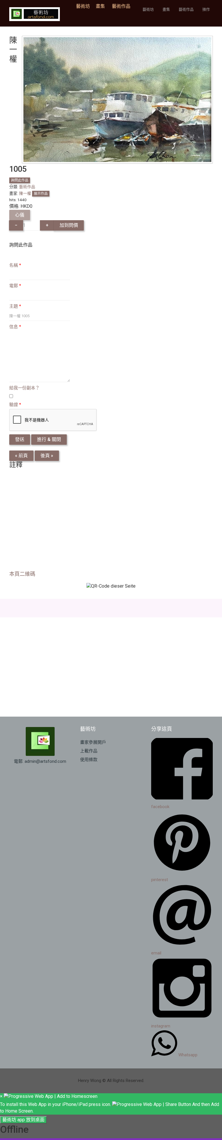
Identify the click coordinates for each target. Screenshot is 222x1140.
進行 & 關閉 (49, 439)
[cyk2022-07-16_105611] (117, 99)
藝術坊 (84, 6)
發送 (19, 439)
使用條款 (88, 759)
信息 (15, 326)
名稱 (15, 265)
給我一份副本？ (24, 387)
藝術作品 (121, 6)
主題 (15, 306)
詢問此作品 (19, 180)
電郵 (15, 285)
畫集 (100, 6)
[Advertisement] (111, 521)
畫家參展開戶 (93, 742)
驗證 (15, 404)
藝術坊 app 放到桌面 (23, 1119)
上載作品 (88, 751)
